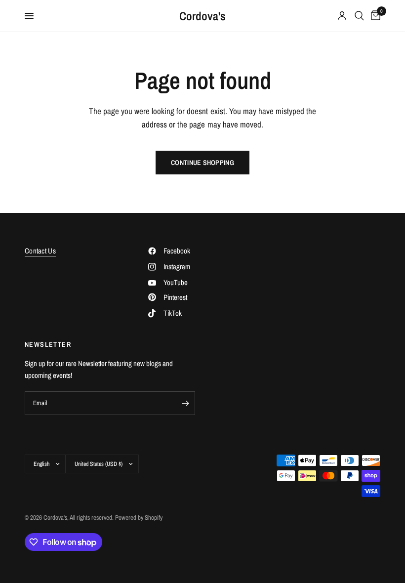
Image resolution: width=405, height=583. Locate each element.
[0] (373, 16)
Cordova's (202, 16)
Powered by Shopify (138, 517)
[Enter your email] (185, 403)
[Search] (359, 16)
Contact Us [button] (40, 251)
